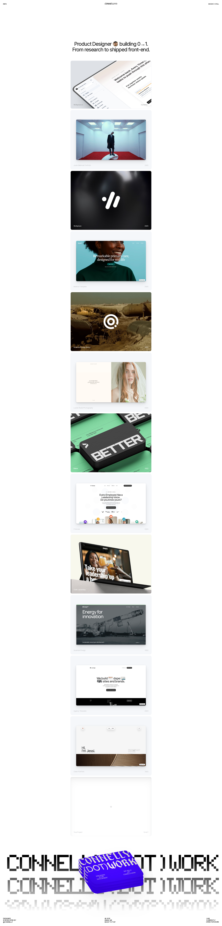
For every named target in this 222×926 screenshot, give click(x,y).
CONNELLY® (111, 4)
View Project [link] (111, 108)
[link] (111, 140)
